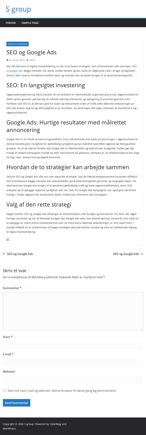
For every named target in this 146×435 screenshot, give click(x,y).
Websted (9, 371)
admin (32, 60)
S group (18, 9)
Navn (7, 337)
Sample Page (30, 22)
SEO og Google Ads (20, 254)
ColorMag (55, 424)
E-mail (8, 354)
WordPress (9, 428)
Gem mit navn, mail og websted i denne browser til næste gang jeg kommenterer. (62, 391)
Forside (11, 22)
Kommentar (12, 288)
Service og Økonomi (17, 44)
